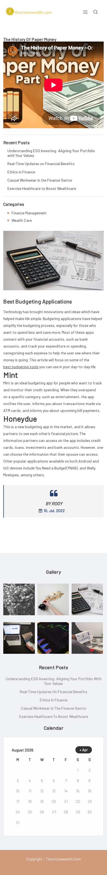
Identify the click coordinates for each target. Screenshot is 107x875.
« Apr (84, 750)
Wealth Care (22, 220)
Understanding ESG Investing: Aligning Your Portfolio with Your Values (51, 153)
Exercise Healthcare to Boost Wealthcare (41, 188)
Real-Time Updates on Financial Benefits (41, 163)
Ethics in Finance (21, 171)
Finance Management (29, 212)
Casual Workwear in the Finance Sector (39, 180)
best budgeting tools (20, 366)
